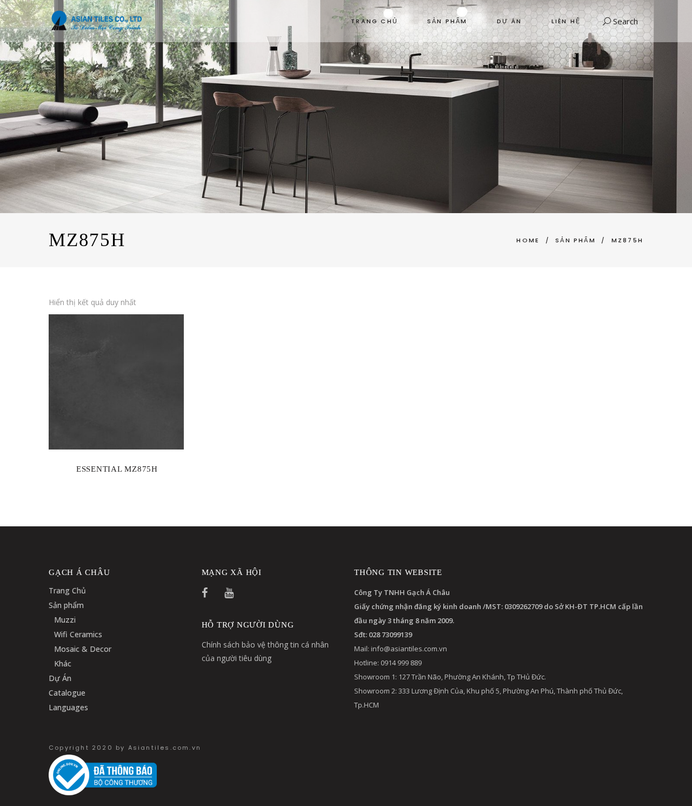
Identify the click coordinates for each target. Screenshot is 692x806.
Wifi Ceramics (78, 634)
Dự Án (60, 678)
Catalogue (67, 693)
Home (528, 240)
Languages (68, 707)
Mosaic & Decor (82, 649)
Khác (62, 663)
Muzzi (65, 620)
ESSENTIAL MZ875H (117, 469)
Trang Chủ (67, 590)
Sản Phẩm (575, 240)
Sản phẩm (66, 605)
